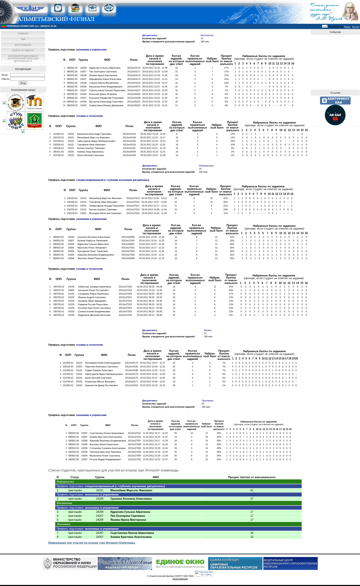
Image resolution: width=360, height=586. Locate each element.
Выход (355, 26)
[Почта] (325, 26)
